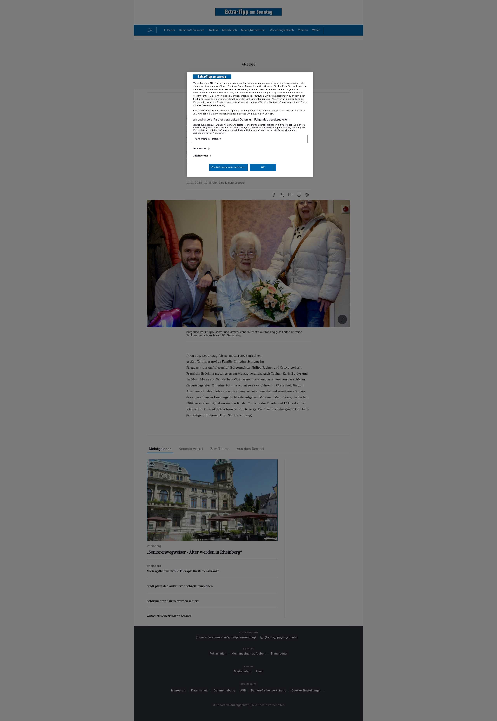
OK (263, 167)
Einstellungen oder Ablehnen (228, 167)
